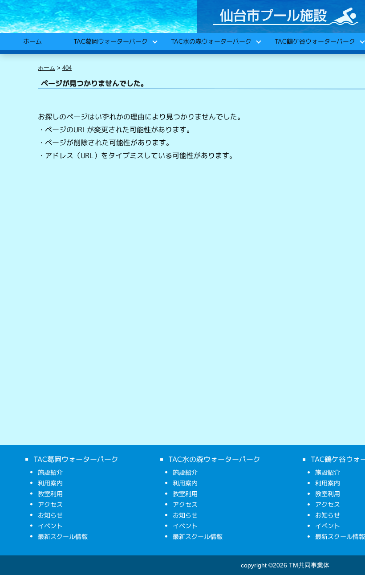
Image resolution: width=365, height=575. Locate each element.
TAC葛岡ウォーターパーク (110, 41)
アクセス (50, 504)
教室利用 (50, 493)
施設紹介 (50, 472)
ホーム (32, 41)
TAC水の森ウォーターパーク (210, 41)
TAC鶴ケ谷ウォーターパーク (314, 41)
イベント (50, 526)
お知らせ (50, 515)
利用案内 (50, 483)
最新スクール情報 (63, 536)
